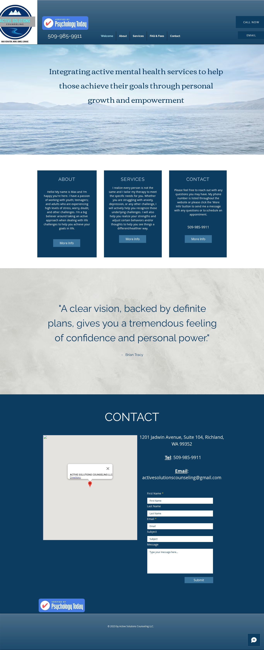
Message (152, 544)
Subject (152, 531)
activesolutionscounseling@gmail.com (181, 478)
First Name (154, 493)
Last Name (154, 506)
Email (150, 519)
